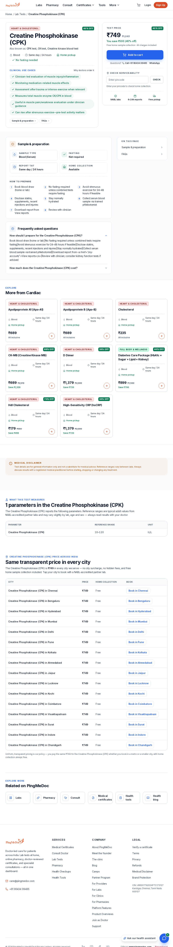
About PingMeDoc (102, 847)
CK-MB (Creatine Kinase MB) (27, 355)
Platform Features (101, 907)
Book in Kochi (137, 693)
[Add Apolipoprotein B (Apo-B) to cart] (107, 336)
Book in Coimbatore (140, 703)
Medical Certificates (63, 847)
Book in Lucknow (139, 683)
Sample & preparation (22, 120)
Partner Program (101, 877)
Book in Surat (136, 724)
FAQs (44, 120)
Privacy (136, 859)
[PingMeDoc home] (12, 5)
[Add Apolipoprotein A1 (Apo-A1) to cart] (52, 336)
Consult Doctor (60, 853)
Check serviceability (125, 73)
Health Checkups (61, 871)
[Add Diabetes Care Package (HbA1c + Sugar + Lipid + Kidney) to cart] (162, 386)
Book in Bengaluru (139, 600)
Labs (39, 5)
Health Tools (59, 877)
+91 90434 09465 (19, 889)
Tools (102, 5)
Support (96, 926)
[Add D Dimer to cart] (107, 386)
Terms (135, 853)
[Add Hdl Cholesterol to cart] (52, 432)
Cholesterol (126, 309)
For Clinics (97, 895)
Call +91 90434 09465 (136, 63)
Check (157, 79)
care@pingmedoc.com (21, 880)
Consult (67, 5)
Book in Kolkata (138, 652)
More (112, 5)
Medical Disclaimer (142, 871)
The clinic (97, 859)
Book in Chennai (138, 590)
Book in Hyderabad (140, 611)
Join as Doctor (100, 920)
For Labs (96, 889)
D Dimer (68, 355)
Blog (94, 865)
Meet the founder (101, 853)
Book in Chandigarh (140, 745)
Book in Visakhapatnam (142, 714)
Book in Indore (137, 734)
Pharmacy (52, 5)
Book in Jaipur (137, 673)
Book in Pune (136, 642)
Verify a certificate (142, 847)
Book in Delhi (136, 631)
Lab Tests (20, 14)
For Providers (99, 883)
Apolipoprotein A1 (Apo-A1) (25, 309)
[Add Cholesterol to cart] (162, 336)
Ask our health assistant (141, 938)
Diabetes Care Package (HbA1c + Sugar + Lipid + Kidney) (140, 357)
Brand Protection (141, 877)
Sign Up (160, 5)
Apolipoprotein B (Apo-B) (79, 309)
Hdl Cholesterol (18, 405)
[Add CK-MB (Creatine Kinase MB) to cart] (52, 386)
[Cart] (139, 5)
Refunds (136, 865)
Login (147, 5)
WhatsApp (154, 63)
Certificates (83, 5)
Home (8, 14)
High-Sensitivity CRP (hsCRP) (82, 405)
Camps (96, 871)
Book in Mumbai (138, 621)
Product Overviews (102, 914)
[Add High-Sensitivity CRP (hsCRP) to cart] (107, 432)
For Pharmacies (100, 901)
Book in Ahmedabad (140, 662)
